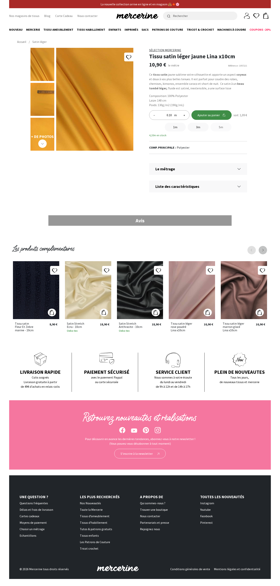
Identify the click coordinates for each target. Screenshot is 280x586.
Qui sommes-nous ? (152, 503)
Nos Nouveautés (90, 503)
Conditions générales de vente (190, 569)
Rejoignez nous (150, 529)
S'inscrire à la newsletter (137, 454)
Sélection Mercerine (165, 50)
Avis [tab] (140, 220)
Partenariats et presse (154, 522)
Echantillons (28, 535)
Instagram (207, 503)
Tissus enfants (89, 535)
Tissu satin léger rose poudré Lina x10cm (181, 327)
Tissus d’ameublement (95, 516)
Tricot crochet (89, 548)
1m (175, 127)
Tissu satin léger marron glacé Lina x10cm (233, 327)
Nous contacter (87, 16)
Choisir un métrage (32, 529)
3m (198, 127)
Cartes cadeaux (29, 516)
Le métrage (165, 169)
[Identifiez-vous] (247, 15)
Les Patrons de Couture (95, 542)
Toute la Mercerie (91, 510)
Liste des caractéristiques (177, 186)
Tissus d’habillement (93, 522)
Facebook (206, 516)
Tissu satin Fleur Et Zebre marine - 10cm (24, 327)
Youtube (205, 510)
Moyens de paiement (33, 522)
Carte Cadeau (64, 16)
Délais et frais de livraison (36, 510)
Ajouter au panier (209, 115)
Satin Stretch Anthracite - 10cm (130, 325)
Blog (47, 16)
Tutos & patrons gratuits (96, 529)
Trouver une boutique (154, 510)
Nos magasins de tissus (24, 16)
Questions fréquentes (34, 503)
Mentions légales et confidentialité (237, 569)
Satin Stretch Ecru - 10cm (75, 325)
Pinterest (206, 522)
